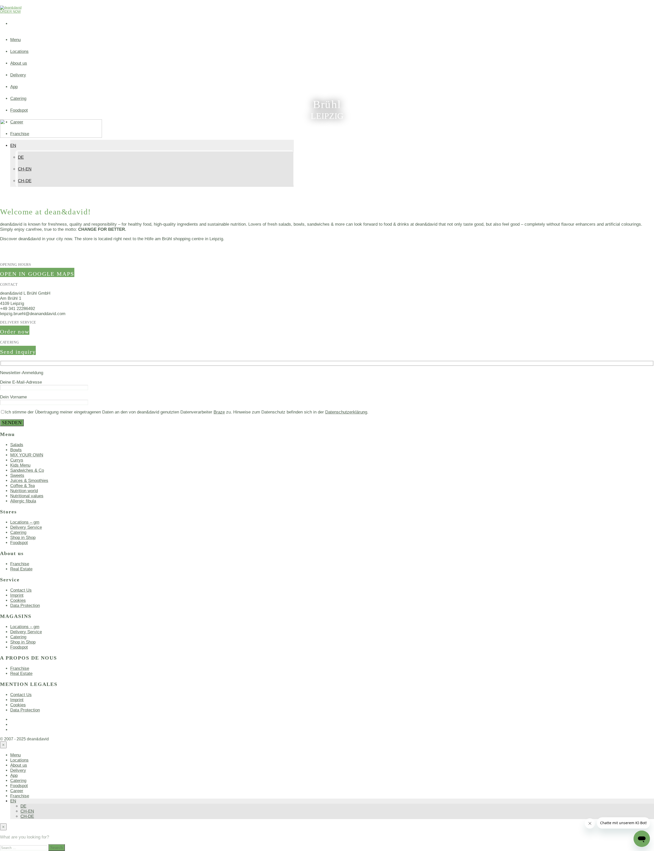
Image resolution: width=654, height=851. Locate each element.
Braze (219, 412)
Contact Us (21, 590)
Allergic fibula (23, 501)
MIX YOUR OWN (26, 455)
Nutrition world (24, 490)
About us (18, 63)
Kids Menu (20, 465)
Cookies (18, 600)
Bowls (16, 449)
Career (16, 790)
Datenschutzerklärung (346, 412)
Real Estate (21, 569)
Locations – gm (24, 522)
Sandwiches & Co (27, 470)
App (14, 86)
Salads (16, 444)
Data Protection (25, 605)
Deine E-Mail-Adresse (21, 382)
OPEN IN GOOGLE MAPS (37, 274)
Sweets (17, 475)
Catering (18, 98)
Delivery (18, 75)
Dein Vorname (13, 397)
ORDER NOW (10, 12)
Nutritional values (26, 495)
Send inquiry (18, 352)
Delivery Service (26, 527)
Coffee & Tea (22, 485)
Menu (15, 39)
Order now (14, 331)
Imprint (17, 595)
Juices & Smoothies (29, 480)
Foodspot (19, 110)
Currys (16, 460)
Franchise (19, 563)
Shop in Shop (23, 537)
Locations (19, 51)
